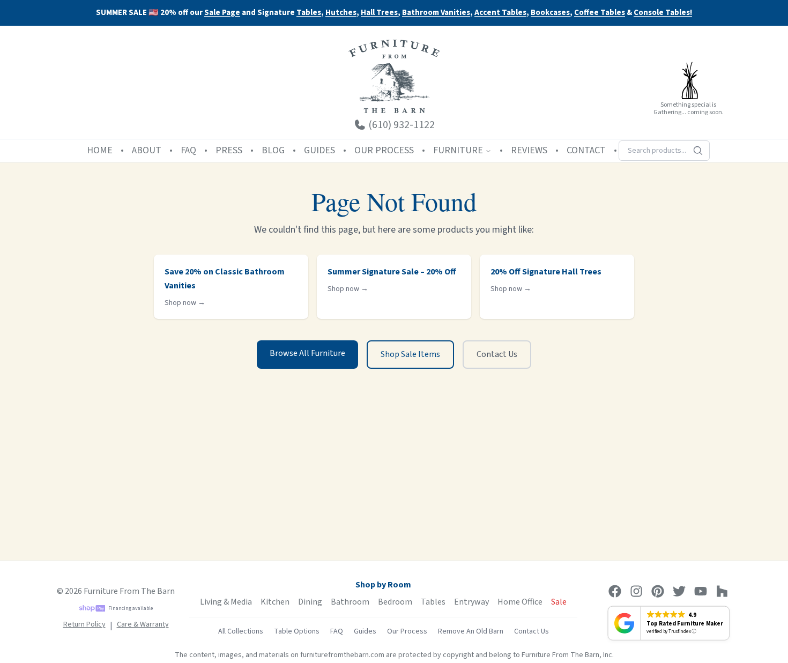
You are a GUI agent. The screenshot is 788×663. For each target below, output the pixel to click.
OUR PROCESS (384, 150)
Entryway (471, 602)
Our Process (407, 631)
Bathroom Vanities (436, 13)
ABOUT (146, 150)
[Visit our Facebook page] (614, 591)
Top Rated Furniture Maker (684, 623)
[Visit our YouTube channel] (700, 591)
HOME (100, 150)
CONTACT (586, 150)
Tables (308, 12)
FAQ (188, 150)
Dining (310, 602)
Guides (365, 631)
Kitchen (275, 602)
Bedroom (395, 602)
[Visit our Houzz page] (722, 591)
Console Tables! (663, 13)
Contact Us (497, 354)
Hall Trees (379, 13)
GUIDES (319, 150)
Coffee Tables (599, 13)
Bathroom (350, 602)
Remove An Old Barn (470, 631)
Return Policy (84, 624)
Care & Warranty (143, 624)
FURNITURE (458, 150)
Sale (559, 602)
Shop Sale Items (410, 354)
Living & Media (226, 602)
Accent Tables (500, 13)
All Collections (240, 631)
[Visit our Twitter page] (679, 591)
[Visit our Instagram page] (636, 591)
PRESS (228, 150)
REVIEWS (529, 150)
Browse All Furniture (307, 353)
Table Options (296, 631)
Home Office (519, 602)
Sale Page (222, 12)
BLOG (273, 150)
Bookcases (550, 13)
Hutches (340, 13)
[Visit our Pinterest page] (657, 591)
